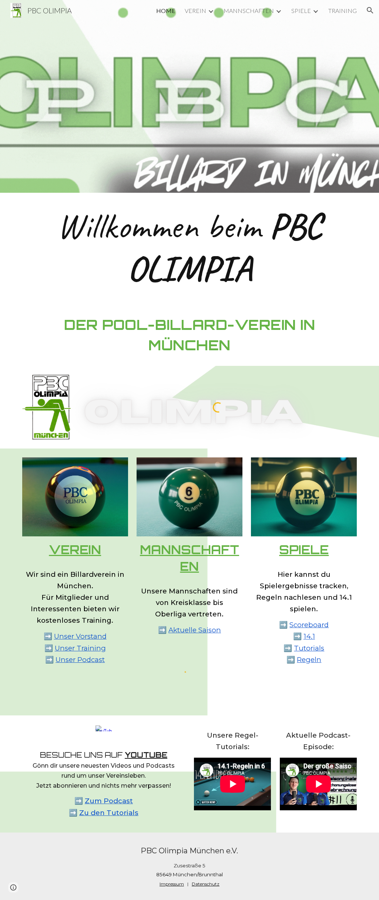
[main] (189, 247)
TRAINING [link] (342, 10)
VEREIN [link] (195, 10)
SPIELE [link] (301, 10)
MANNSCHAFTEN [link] (249, 10)
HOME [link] (165, 10)
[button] (370, 10)
